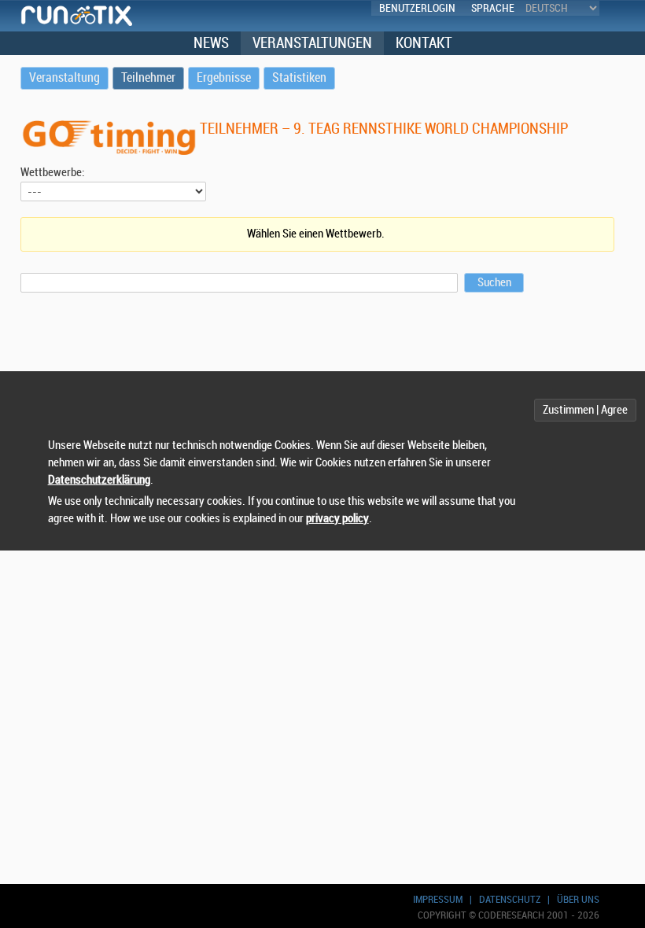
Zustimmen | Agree (585, 410)
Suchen (494, 282)
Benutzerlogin (417, 8)
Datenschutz (509, 899)
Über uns (578, 899)
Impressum (438, 899)
